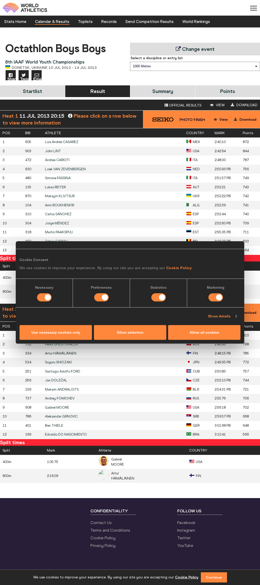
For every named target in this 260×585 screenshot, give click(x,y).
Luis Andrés (61, 142)
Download (246, 105)
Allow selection (130, 332)
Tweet (24, 78)
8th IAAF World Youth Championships (45, 62)
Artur (60, 353)
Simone (58, 178)
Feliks (61, 344)
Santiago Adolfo (62, 371)
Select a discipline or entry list (157, 58)
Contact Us (101, 522)
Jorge (57, 223)
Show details (219, 316)
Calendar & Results (52, 21)
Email (37, 78)
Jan (56, 380)
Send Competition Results (149, 21)
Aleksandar (61, 416)
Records (109, 21)
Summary (162, 91)
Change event (198, 49)
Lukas (55, 187)
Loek (65, 169)
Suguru (58, 362)
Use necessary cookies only (55, 332)
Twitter (183, 537)
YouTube (185, 545)
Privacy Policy (103, 545)
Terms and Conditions (110, 530)
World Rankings (196, 21)
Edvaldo (66, 434)
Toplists (85, 21)
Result (97, 91)
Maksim (62, 389)
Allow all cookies (204, 332)
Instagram (186, 530)
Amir (59, 205)
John (53, 151)
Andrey (60, 398)
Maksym (60, 196)
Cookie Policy (179, 268)
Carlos (58, 214)
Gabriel (57, 407)
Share (11, 78)
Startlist (32, 91)
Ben (54, 425)
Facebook (186, 522)
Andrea (57, 160)
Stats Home (15, 21)
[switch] (101, 297)
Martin (59, 232)
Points (227, 91)
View (220, 105)
